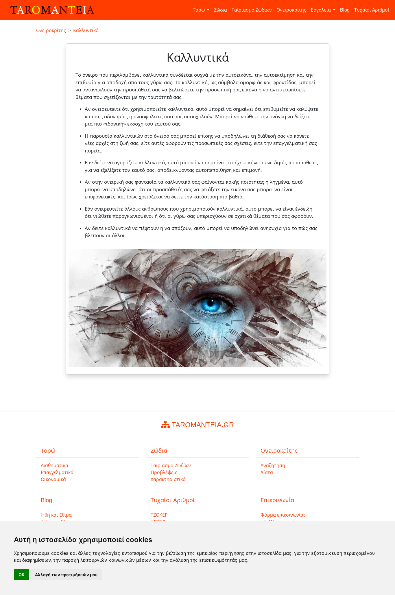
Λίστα (267, 472)
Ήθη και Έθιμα (56, 515)
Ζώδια (220, 10)
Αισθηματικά (54, 465)
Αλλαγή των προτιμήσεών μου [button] (66, 574)
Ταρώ (199, 10)
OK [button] (22, 574)
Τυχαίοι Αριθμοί (371, 10)
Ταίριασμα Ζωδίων (252, 10)
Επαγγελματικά (57, 472)
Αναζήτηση (273, 465)
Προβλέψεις (164, 472)
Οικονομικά (53, 479)
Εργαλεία (321, 10)
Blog (345, 10)
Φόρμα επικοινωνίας (283, 515)
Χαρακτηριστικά (168, 479)
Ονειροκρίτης (291, 10)
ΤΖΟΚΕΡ (159, 515)
